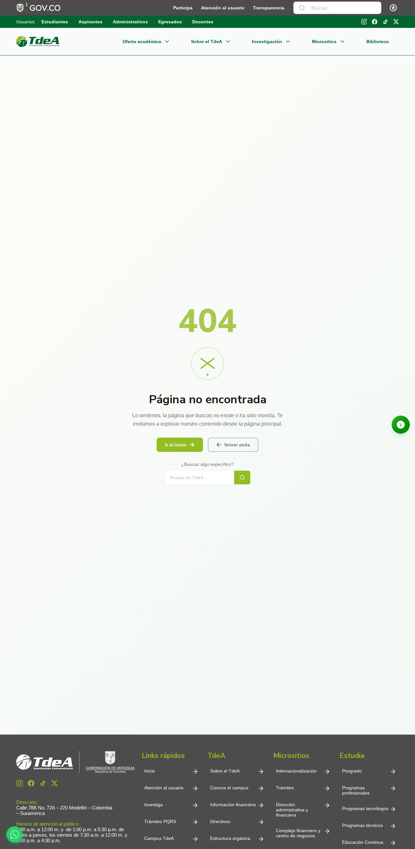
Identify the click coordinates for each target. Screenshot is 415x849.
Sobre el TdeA (206, 41)
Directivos (220, 821)
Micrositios (324, 41)
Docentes (202, 21)
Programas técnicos (362, 825)
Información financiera (233, 804)
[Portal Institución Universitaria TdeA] (37, 41)
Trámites (285, 787)
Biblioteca (377, 41)
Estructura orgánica (230, 838)
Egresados (170, 21)
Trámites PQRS (160, 821)
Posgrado (352, 770)
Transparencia (268, 7)
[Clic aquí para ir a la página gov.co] (38, 8)
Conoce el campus (229, 787)
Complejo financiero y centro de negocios (298, 833)
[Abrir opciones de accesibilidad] (401, 425)
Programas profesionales (356, 790)
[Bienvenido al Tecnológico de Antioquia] (75, 762)
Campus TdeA (159, 838)
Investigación (267, 41)
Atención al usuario (222, 7)
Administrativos (130, 21)
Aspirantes (90, 21)
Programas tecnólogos (365, 808)
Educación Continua (362, 842)
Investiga (153, 804)
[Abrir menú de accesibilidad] (393, 8)
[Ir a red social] (19, 783)
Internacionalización (296, 770)
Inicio (149, 770)
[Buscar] (302, 8)
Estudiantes (55, 21)
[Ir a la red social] (364, 21)
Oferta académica (142, 41)
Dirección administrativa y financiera (292, 810)
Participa (183, 7)
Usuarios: (26, 21)
